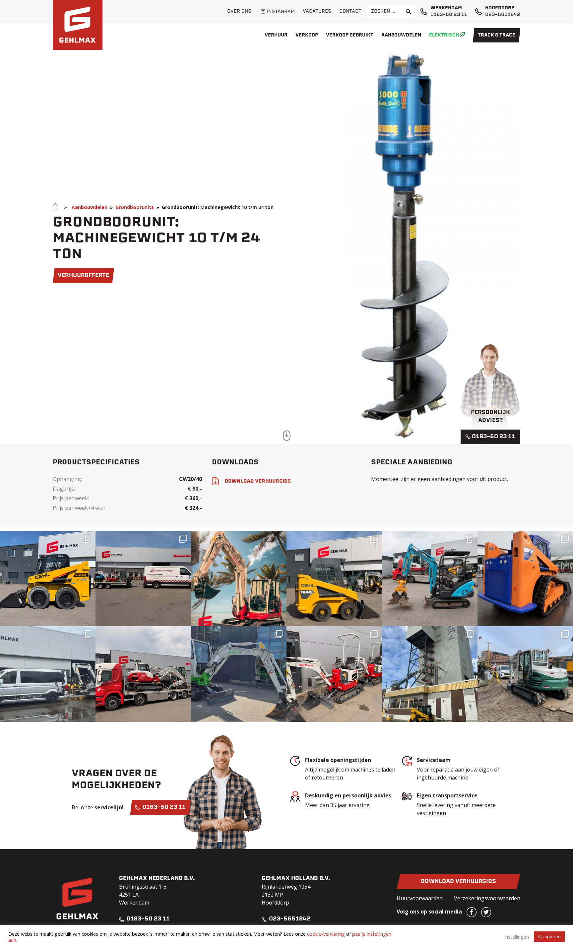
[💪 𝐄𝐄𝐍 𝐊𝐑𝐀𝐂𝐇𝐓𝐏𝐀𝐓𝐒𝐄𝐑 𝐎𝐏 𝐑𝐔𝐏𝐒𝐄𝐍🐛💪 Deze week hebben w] (525, 578)
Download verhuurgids (458, 881)
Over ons (239, 11)
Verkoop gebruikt (349, 35)
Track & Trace (496, 35)
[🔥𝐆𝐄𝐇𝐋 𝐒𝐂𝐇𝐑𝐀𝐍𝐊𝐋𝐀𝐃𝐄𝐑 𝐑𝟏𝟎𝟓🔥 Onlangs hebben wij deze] (48, 578)
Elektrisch (444, 35)
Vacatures (317, 11)
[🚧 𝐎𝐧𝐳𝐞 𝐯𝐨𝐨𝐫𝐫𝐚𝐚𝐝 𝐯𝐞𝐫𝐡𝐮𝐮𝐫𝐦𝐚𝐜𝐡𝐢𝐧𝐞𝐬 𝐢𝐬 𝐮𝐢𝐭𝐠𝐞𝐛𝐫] (334, 674)
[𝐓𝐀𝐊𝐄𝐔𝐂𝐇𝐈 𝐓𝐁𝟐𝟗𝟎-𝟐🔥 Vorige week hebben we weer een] (525, 674)
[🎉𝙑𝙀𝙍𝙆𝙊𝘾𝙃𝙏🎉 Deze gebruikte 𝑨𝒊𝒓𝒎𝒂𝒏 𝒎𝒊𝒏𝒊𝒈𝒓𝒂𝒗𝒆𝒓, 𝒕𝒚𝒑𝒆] (48, 674)
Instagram (281, 12)
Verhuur (276, 35)
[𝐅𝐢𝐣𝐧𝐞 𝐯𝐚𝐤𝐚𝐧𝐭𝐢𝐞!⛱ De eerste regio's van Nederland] (238, 578)
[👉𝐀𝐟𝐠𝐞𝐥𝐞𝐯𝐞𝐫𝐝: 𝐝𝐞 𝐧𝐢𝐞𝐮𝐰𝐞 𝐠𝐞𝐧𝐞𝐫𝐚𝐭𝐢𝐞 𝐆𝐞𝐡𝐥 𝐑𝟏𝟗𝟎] (430, 674)
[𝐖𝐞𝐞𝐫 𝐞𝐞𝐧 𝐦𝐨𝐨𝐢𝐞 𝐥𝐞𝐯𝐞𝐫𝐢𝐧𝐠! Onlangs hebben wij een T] (238, 674)
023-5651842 (502, 15)
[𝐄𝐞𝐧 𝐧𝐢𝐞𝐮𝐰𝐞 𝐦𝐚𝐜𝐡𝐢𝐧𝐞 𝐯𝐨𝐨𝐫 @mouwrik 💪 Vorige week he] (143, 578)
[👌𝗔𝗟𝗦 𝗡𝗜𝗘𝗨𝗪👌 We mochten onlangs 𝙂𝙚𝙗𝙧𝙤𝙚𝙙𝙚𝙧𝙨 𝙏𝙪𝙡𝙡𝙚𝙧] (334, 578)
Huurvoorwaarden (420, 898)
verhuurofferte (83, 275)
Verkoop (306, 35)
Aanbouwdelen (401, 35)
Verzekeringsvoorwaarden (487, 898)
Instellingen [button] (516, 937)
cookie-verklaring (326, 933)
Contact (350, 11)
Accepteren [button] (549, 936)
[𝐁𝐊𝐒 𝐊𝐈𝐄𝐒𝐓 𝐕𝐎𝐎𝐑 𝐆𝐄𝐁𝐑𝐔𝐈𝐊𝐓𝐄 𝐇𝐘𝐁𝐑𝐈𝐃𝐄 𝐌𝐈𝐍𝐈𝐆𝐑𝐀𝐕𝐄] (430, 578)
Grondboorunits (134, 207)
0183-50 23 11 (448, 15)
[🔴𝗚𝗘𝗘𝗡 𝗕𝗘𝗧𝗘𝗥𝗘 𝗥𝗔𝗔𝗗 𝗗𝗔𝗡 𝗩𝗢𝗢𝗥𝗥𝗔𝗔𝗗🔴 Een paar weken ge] (143, 674)
